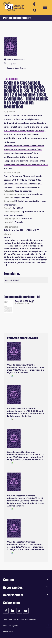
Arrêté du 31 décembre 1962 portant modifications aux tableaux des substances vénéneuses (25, 138)
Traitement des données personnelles (19, 619)
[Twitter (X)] (19, 610)
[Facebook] (6, 610)
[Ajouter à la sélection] (5, 59)
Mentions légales (10, 625)
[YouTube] (26, 610)
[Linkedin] (12, 610)
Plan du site (8, 631)
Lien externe (12, 64)
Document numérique (16, 68)
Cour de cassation (24, 187)
